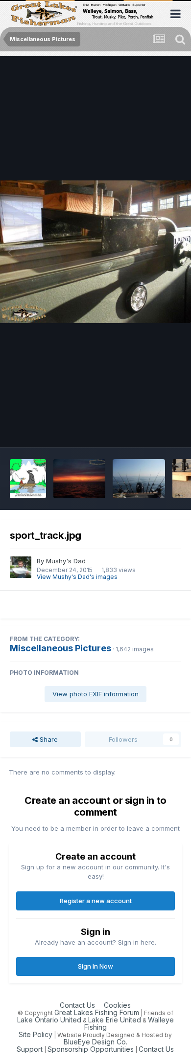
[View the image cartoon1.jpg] (28, 478)
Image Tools (150, 430)
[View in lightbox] (95, 252)
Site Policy (35, 1034)
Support (30, 1049)
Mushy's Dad (66, 561)
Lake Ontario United (49, 1020)
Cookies (117, 1005)
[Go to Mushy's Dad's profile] (20, 567)
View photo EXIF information (95, 694)
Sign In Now (95, 966)
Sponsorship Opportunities (91, 1049)
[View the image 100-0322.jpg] (79, 478)
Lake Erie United (114, 1020)
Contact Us (77, 1005)
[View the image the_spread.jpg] (139, 478)
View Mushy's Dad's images (77, 576)
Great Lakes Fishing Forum (96, 1012)
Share (48, 739)
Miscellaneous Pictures (60, 648)
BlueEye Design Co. (95, 1042)
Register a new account (96, 901)
